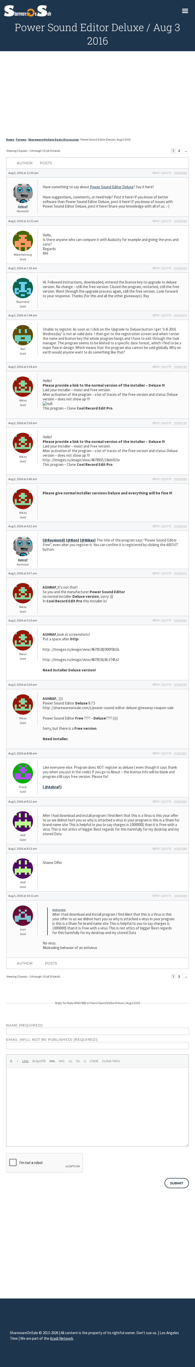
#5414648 (180, 173)
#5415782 (180, 367)
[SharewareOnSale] (29, 10)
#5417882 (180, 801)
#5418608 (180, 896)
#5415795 (180, 423)
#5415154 (180, 268)
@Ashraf (52, 786)
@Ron (72, 540)
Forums (21, 139)
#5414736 (180, 221)
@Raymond (54, 540)
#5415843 (180, 479)
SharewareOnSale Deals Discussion (53, 139)
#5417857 (180, 753)
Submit (176, 1183)
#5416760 (180, 684)
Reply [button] (156, 173)
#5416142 (180, 526)
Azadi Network (61, 1338)
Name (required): (25, 1025)
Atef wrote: (59, 910)
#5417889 (180, 848)
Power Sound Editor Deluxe (112, 186)
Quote (166, 173)
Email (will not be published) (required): (52, 1039)
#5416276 (180, 573)
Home (10, 139)
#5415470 (180, 315)
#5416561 (180, 620)
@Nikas (87, 540)
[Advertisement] (97, 95)
